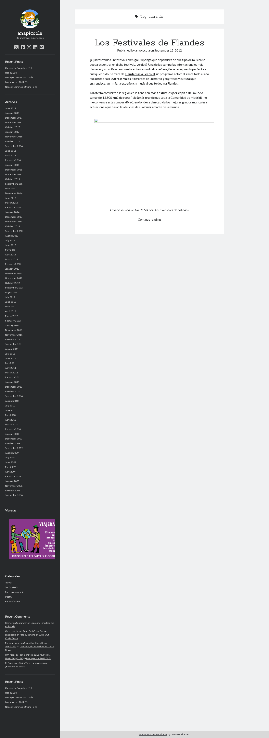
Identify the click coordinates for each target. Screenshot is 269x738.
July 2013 (10, 240)
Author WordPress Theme (153, 734)
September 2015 (14, 183)
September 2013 (14, 230)
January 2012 (12, 325)
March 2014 (11, 202)
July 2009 (10, 457)
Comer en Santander (16, 622)
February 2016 (13, 160)
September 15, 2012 (168, 50)
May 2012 (10, 306)
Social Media (11, 587)
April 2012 (10, 311)
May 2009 (10, 466)
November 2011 (13, 334)
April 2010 (10, 419)
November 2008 (13, 485)
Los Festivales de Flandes (149, 43)
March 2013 (11, 259)
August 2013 (12, 235)
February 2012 (13, 320)
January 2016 (12, 164)
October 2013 (12, 226)
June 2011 (10, 358)
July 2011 (10, 353)
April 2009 (10, 471)
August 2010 (12, 400)
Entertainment (13, 601)
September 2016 (14, 146)
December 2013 (13, 216)
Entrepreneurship (14, 592)
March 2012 (11, 315)
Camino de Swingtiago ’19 (18, 67)
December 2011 (13, 330)
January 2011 (12, 382)
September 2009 (14, 448)
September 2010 (14, 396)
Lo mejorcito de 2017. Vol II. (19, 77)
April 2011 (10, 367)
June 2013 (10, 245)
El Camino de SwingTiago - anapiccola (24, 663)
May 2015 (10, 188)
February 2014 (13, 207)
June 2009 (10, 462)
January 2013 (12, 268)
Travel (8, 582)
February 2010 (13, 429)
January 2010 (12, 433)
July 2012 (10, 297)
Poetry (8, 596)
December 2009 (13, 438)
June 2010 (10, 410)
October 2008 (12, 490)
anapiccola (30, 33)
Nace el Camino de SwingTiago (21, 86)
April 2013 (10, 254)
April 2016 (10, 155)
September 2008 (14, 495)
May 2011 (10, 363)
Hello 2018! (11, 72)
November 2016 (13, 136)
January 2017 (12, 131)
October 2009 (12, 443)
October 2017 (12, 127)
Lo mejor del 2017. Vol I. (17, 82)
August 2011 (12, 348)
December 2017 (13, 117)
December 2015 (13, 169)
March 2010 (11, 424)
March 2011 (11, 372)
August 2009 (12, 452)
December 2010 (13, 386)
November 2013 (13, 221)
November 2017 (13, 122)
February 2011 (13, 377)
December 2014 (13, 193)
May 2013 (10, 249)
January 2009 (12, 481)
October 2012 (12, 282)
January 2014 (12, 212)
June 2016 (10, 150)
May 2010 (10, 415)
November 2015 (13, 174)
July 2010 (10, 405)
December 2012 (13, 273)
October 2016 (12, 141)
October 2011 (12, 339)
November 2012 (13, 278)
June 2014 (10, 197)
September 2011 (14, 344)
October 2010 (12, 391)
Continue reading (149, 219)
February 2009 (13, 476)
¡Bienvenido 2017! (15, 666)
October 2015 (12, 179)
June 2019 (10, 108)
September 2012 (14, 287)
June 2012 (10, 301)
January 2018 (12, 112)
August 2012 (12, 292)
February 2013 (13, 264)
